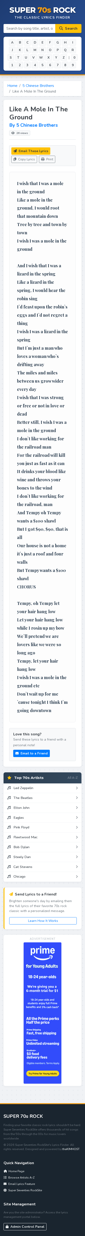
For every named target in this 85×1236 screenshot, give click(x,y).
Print (49, 159)
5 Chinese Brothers (38, 85)
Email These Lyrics (33, 151)
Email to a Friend (34, 753)
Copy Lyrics (26, 159)
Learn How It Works (43, 921)
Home (12, 85)
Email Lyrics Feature (21, 1184)
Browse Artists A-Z (21, 1177)
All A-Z (73, 777)
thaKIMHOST (70, 1149)
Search (70, 28)
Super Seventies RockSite (25, 1190)
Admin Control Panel (26, 1226)
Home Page (16, 1171)
